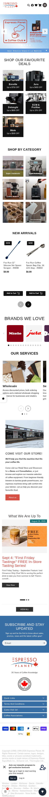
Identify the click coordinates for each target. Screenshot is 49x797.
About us (12, 497)
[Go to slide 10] (30, 345)
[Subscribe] (44, 643)
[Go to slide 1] (19, 45)
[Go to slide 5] (30, 45)
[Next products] (28, 304)
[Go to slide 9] (28, 345)
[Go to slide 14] (40, 345)
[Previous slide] (4, 31)
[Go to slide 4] (27, 45)
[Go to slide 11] (33, 345)
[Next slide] (45, 31)
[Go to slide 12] (35, 345)
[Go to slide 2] (21, 45)
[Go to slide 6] (21, 345)
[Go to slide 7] (23, 345)
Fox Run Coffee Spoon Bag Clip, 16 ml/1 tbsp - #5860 (35, 265)
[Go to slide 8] (25, 345)
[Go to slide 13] (38, 345)
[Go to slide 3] (24, 45)
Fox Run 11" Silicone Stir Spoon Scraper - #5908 (12, 265)
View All (24, 609)
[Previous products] (21, 304)
